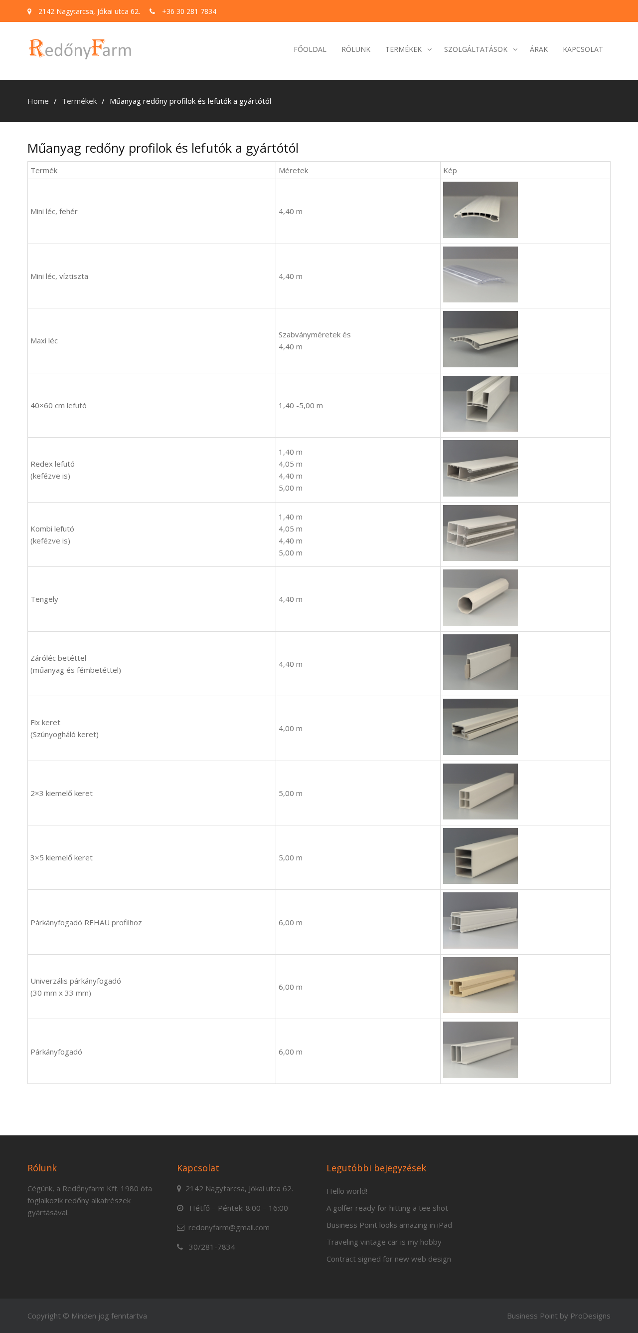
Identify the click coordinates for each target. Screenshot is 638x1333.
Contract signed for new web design (388, 1259)
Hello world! (346, 1191)
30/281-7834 (212, 1247)
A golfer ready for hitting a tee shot (387, 1208)
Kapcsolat (583, 49)
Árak (539, 49)
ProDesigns (590, 1316)
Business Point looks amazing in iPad (389, 1225)
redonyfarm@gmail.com (229, 1227)
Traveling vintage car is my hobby (384, 1242)
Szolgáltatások (475, 49)
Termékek (403, 49)
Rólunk (355, 49)
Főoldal (310, 49)
